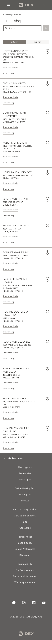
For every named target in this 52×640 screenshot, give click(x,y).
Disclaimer (25, 555)
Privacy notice (25, 536)
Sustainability (25, 564)
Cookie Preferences (25, 548)
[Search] (43, 5)
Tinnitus (25, 500)
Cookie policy (25, 542)
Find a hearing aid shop (25, 509)
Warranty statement (25, 582)
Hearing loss (25, 494)
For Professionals (25, 570)
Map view (37, 42)
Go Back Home (15, 458)
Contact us (25, 527)
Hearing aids (25, 467)
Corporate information (25, 576)
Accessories (25, 473)
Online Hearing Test (25, 488)
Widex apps (25, 479)
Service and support (24, 515)
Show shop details (10, 67)
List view (14, 42)
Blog (25, 521)
